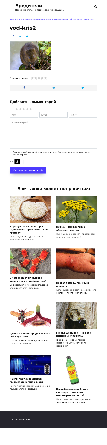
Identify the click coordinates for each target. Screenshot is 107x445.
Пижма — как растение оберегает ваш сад (70, 228)
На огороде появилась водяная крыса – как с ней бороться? (52, 19)
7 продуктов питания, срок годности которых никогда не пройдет (29, 229)
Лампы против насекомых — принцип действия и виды (27, 380)
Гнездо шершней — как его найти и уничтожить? (73, 334)
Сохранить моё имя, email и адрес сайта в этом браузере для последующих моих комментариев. (51, 153)
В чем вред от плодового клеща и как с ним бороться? (28, 279)
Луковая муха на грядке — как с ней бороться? (30, 335)
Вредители (28, 5)
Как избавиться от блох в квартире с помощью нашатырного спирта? (72, 392)
